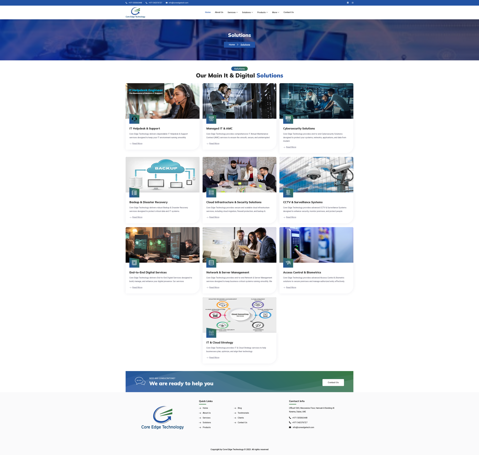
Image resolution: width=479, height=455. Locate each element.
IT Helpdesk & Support (144, 128)
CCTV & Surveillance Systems (303, 202)
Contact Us (289, 12)
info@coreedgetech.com (178, 3)
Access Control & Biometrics (302, 272)
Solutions (246, 12)
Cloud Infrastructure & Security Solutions (233, 202)
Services (232, 12)
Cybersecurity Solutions (299, 128)
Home (208, 12)
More (274, 12)
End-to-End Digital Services (148, 272)
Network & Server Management (227, 272)
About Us (219, 12)
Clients (241, 418)
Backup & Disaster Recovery (148, 202)
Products (261, 12)
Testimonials (243, 413)
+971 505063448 (135, 3)
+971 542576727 (155, 3)
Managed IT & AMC (219, 128)
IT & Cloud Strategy (219, 342)
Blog (240, 408)
